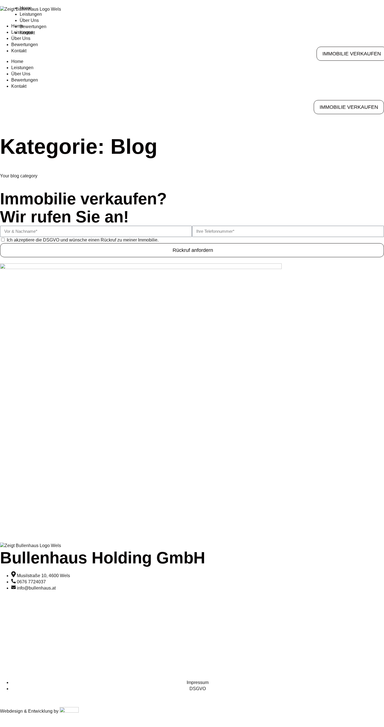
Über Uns (20, 73)
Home (26, 8)
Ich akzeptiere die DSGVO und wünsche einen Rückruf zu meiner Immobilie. (83, 240)
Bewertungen (24, 80)
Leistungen (31, 14)
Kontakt (18, 86)
